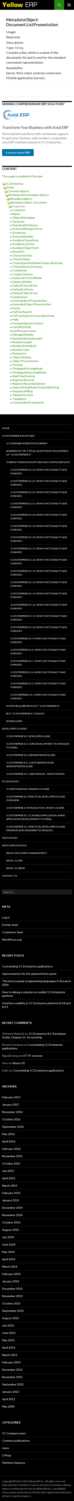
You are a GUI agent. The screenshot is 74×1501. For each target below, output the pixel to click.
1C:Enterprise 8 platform (18, 435)
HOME (6, 428)
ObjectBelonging (24, 217)
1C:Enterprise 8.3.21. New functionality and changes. (38, 505)
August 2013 (10, 1318)
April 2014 (8, 1259)
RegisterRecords (23, 380)
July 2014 (8, 1237)
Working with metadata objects (28, 195)
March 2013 (9, 1355)
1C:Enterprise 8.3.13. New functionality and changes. (38, 595)
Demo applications (14, 845)
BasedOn (19, 251)
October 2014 (11, 1222)
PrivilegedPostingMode (28, 368)
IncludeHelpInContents (28, 323)
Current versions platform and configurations (38, 462)
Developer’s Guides (14, 728)
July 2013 (8, 1325)
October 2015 (11, 1163)
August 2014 (10, 1229)
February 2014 (11, 1274)
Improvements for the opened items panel (29, 973)
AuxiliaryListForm (24, 244)
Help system (9, 837)
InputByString (22, 327)
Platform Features (13, 1462)
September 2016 (13, 1126)
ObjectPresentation (26, 361)
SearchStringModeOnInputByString (36, 387)
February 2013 (11, 1362)
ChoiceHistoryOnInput (27, 266)
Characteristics (22, 255)
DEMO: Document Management (26, 853)
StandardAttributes (25, 225)
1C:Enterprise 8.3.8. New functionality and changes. (38, 651)
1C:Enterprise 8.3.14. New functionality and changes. (38, 584)
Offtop (6, 1455)
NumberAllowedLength (28, 338)
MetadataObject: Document (28, 202)
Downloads (14, 721)
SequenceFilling (23, 391)
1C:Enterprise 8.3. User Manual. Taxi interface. (35, 773)
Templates (19, 398)
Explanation (20, 297)
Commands (20, 270)
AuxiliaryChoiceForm (26, 240)
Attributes (19, 232)
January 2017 (10, 1104)
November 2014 (12, 1215)
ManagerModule (23, 334)
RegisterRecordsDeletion (29, 383)
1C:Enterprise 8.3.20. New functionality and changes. (38, 516)
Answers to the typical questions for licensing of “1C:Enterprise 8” (37, 452)
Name (16, 214)
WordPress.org (12, 939)
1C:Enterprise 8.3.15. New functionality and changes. (38, 572)
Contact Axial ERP (17, 152)
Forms (16, 308)
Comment (19, 210)
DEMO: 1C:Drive (15, 868)
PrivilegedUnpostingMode (29, 372)
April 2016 (8, 1141)
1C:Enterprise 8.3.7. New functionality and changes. (38, 662)
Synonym (18, 221)
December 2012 (12, 1369)
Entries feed (10, 924)
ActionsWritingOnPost (28, 228)
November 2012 (12, 1377)
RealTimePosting (24, 376)
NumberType (21, 349)
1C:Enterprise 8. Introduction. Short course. (35, 807)
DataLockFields (22, 281)
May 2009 (8, 1406)
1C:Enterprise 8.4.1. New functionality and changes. (38, 696)
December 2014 (12, 1207)
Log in (6, 917)
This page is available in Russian (22, 176)
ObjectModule (22, 357)
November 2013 (12, 1296)
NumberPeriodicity (25, 345)
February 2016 (11, 1148)
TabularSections (23, 395)
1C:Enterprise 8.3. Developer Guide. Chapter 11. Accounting (34, 1035)
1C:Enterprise (14, 183)
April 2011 (8, 1399)
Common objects (18, 191)
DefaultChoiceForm (25, 285)
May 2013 (8, 1340)
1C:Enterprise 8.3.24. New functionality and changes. (38, 471)
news (5, 1448)
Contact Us (9, 875)
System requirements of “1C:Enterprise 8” (33, 705)
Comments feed (12, 932)
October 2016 (11, 1119)
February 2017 (11, 1097)
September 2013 (13, 1310)
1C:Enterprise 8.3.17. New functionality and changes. (38, 550)
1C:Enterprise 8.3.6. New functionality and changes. (38, 674)
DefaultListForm (23, 289)
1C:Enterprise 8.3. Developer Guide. (28, 736)
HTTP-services (33, 1055)
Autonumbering (23, 236)
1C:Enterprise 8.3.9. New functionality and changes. (38, 640)
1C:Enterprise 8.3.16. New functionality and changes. (38, 561)
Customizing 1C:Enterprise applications (27, 966)
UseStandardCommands (28, 402)
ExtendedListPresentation (30, 300)
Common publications (16, 1440)
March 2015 (9, 1185)
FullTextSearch (22, 312)
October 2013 (11, 1303)
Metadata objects (20, 198)
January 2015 (10, 1200)
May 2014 (8, 1252)
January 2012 (10, 1391)
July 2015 (8, 1171)
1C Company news (14, 1433)
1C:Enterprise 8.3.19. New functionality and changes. (38, 527)
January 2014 (10, 1281)
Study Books (10, 781)
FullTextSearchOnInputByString (33, 315)
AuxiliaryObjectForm (26, 248)
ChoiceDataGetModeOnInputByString (38, 263)
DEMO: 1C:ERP (14, 860)
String (19, 47)
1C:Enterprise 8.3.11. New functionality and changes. (38, 617)
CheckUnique (21, 259)
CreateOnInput (23, 274)
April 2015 (8, 1178)
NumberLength (22, 342)
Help (15, 319)
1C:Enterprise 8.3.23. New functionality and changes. (38, 482)
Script (10, 187)
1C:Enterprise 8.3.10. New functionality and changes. (38, 629)
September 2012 (13, 1384)
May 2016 (8, 1134)
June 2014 (8, 1244)
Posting (18, 365)
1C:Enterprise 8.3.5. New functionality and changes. (38, 685)
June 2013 (8, 1333)
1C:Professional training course (27, 788)
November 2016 (12, 1112)
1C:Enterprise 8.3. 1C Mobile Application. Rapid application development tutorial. (35, 817)
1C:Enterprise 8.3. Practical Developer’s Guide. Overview (36, 798)
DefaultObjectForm (25, 293)
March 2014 (9, 1266)
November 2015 (12, 1156)
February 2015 (11, 1193)
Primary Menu (69, 5)
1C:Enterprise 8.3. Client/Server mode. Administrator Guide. (30, 764)
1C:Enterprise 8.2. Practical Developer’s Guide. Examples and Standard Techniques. (36, 828)
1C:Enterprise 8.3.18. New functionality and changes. (38, 539)
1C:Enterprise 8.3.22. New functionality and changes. (38, 494)
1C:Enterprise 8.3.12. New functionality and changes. (38, 606)
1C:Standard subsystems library (26, 443)
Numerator (20, 353)
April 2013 (8, 1347)
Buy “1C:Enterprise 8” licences (25, 713)
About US (18, 1063)
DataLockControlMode (27, 278)
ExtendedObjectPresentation (32, 304)
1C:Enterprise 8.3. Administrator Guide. (31, 755)
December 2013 (12, 1288)
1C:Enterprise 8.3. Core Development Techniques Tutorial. (37, 745)
